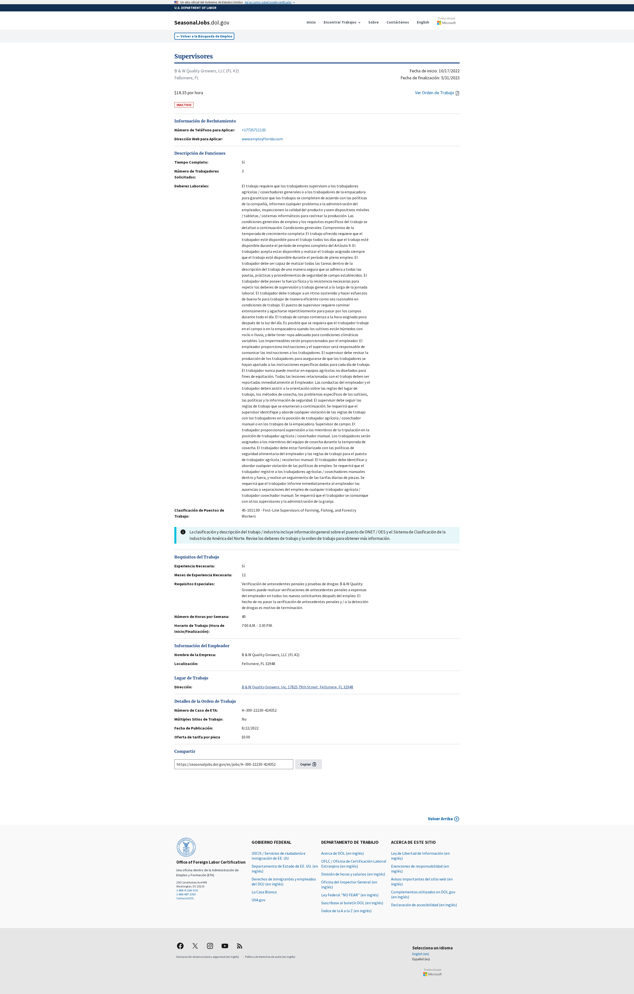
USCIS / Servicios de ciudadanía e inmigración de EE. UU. (278, 856)
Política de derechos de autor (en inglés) (270, 957)
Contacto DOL (185, 898)
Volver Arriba (440, 818)
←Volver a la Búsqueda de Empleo (204, 36)
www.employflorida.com (262, 138)
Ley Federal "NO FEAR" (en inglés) (349, 894)
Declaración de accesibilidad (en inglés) (424, 904)
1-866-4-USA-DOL (187, 890)
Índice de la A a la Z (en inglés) (346, 910)
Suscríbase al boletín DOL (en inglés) (352, 902)
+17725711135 (254, 129)
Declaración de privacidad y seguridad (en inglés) (207, 957)
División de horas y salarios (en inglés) (353, 874)
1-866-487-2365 (186, 894)
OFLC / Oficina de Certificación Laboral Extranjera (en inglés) (353, 864)
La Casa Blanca (264, 891)
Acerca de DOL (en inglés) (342, 853)
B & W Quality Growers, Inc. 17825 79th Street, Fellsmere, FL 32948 (297, 686)
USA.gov (258, 899)
